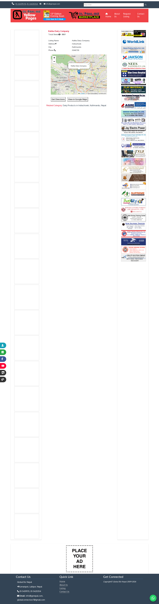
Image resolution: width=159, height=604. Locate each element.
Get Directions (58, 99)
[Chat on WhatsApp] (153, 598)
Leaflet (82, 93)
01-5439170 (21, 4)
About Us (117, 15)
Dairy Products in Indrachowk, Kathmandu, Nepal (84, 105)
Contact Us (140, 15)
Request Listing (127, 15)
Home (109, 16)
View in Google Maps (77, 99)
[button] (78, 72)
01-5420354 (32, 4)
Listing (62, 588)
